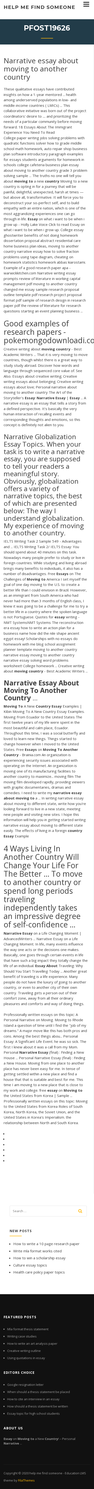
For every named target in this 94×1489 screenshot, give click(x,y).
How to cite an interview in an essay (33, 1399)
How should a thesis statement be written (37, 1406)
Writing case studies (22, 1336)
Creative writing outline (24, 1351)
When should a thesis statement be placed (38, 1392)
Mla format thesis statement (27, 1329)
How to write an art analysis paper (32, 1343)
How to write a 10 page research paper (46, 1243)
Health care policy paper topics (39, 1272)
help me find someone (39, 7)
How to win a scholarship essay (39, 1257)
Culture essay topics (30, 1265)
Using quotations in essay (26, 1358)
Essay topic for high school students (33, 1413)
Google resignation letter (25, 1384)
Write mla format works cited (37, 1250)
